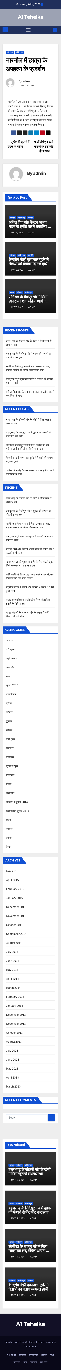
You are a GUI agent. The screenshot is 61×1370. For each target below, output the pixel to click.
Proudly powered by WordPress (20, 1342)
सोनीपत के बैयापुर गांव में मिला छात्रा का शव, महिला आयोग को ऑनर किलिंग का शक (29, 301)
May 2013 (12, 1068)
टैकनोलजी (11, 694)
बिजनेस (10, 748)
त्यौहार (9, 712)
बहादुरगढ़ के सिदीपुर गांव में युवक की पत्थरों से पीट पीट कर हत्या (29, 1210)
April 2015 (12, 880)
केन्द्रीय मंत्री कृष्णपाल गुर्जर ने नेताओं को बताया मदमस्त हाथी (29, 261)
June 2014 (12, 960)
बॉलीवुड (10, 757)
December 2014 (16, 907)
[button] (50, 29)
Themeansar (30, 1346)
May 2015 (12, 871)
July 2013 (12, 1050)
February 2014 (15, 996)
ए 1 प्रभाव (10, 52)
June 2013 (12, 1059)
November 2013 (16, 1023)
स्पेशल (9, 829)
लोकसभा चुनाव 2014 (17, 802)
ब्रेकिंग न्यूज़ (19, 52)
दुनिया (9, 721)
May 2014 (12, 969)
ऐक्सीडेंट (10, 667)
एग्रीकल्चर (11, 658)
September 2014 (16, 933)
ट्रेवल (9, 703)
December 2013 (16, 1014)
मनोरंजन (10, 775)
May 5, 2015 (18, 1180)
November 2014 (16, 916)
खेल (8, 676)
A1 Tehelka (30, 17)
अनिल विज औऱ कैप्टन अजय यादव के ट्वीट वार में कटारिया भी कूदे (30, 226)
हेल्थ (8, 847)
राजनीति (30, 218)
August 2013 (14, 1041)
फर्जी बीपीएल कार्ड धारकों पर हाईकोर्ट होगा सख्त (43, 146)
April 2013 (12, 1077)
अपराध (12, 292)
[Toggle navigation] (28, 30)
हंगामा (9, 838)
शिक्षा (8, 820)
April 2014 (12, 978)
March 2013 (13, 1086)
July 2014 (12, 951)
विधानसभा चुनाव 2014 (17, 811)
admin (26, 81)
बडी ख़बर (12, 218)
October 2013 (14, 1032)
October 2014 (14, 925)
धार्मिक (9, 730)
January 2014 (14, 1005)
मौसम (9, 784)
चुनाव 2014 (12, 685)
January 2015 (14, 898)
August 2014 (14, 942)
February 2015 (15, 889)
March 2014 (13, 987)
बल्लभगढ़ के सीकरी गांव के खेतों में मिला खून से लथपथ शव (29, 1171)
